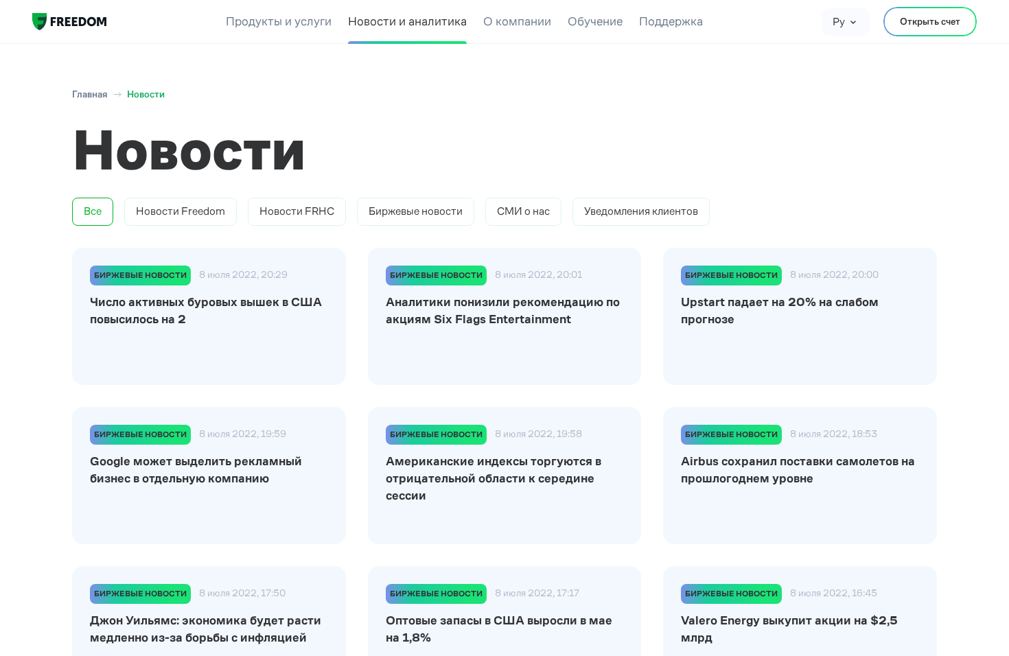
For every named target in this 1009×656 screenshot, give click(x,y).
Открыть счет (930, 21)
